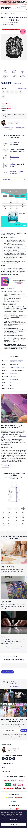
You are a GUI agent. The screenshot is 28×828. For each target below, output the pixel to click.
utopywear (3, 758)
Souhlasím (13, 824)
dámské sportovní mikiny (11, 347)
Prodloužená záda (14, 367)
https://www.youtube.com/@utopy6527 (10, 758)
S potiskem (13, 376)
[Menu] (23, 8)
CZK (14, 8)
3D (10, 382)
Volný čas (15, 379)
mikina (14, 348)
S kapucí (22, 367)
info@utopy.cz (21, 127)
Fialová (15, 373)
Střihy (12, 149)
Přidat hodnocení (7, 672)
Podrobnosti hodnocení (7, 24)
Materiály (13, 142)
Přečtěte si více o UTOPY (14, 648)
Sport (11, 379)
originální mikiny (21, 345)
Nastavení (13, 819)
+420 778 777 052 (11, 8)
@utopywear (13, 758)
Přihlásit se (23, 730)
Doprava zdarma (16, 171)
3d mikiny (13, 345)
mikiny (19, 261)
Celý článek (6, 465)
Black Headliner (10, 234)
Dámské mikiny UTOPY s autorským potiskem (16, 360)
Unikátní (13, 164)
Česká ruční (14, 157)
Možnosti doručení (8, 106)
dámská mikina (12, 344)
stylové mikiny (23, 347)
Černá (11, 373)
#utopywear (15, 686)
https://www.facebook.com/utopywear (6, 758)
